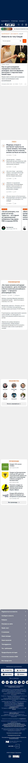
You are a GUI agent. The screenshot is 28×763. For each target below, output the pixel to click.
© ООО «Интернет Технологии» (14, 752)
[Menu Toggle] (2, 24)
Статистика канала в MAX (10, 656)
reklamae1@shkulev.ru (14, 713)
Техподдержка (6, 644)
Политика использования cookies (14, 733)
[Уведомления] (22, 24)
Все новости (14, 33)
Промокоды (14, 21)
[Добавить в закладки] (25, 84)
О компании (5, 632)
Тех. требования (7, 648)
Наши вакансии (6, 640)
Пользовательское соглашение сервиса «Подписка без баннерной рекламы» (14, 738)
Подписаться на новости (9, 611)
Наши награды (6, 636)
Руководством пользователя (14, 723)
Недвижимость (5, 21)
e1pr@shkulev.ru (22, 718)
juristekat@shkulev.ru (14, 707)
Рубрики (4, 620)
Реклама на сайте (7, 624)
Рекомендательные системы (14, 735)
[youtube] (23, 682)
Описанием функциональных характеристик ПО (14, 724)
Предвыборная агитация (9, 652)
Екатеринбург (6, 33)
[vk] (7, 682)
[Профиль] (26, 24)
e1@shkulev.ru (21, 703)
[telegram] (3, 682)
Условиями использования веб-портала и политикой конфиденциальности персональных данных (14, 726)
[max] (15, 682)
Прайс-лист (5, 628)
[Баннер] (6, 29)
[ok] (11, 682)
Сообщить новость (8, 616)
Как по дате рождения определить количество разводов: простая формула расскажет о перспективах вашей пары (12, 70)
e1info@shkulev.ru (20, 705)
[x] (19, 682)
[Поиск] (19, 24)
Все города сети (7, 660)
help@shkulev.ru (11, 708)
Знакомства (22, 21)
